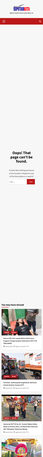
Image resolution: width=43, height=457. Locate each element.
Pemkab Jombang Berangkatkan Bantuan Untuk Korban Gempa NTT (20, 383)
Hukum (14, 332)
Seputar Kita (9, 347)
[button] (4, 21)
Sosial (14, 376)
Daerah (6, 332)
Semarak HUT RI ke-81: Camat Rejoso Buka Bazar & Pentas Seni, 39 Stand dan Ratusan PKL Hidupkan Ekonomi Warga (20, 426)
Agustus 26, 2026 (20, 347)
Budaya (6, 376)
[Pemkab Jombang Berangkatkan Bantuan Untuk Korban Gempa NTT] (22, 366)
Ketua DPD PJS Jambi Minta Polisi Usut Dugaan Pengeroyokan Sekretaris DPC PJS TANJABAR (20, 341)
